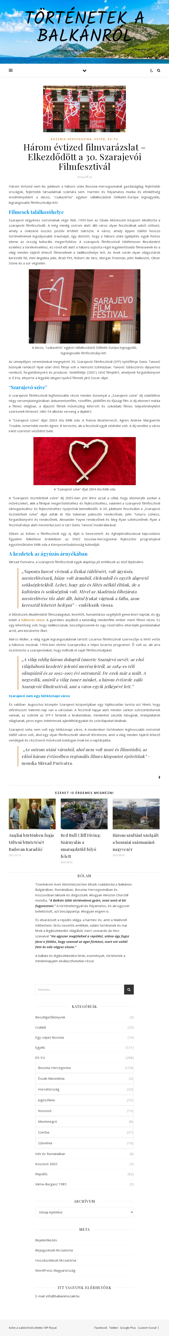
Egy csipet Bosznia (49, 1037)
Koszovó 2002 (46, 1164)
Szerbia (43, 1132)
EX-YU (113, 139)
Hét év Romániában (50, 1154)
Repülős (41, 1174)
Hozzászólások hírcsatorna (55, 1260)
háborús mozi (32, 620)
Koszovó (44, 1110)
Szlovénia (45, 1143)
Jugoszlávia (46, 1100)
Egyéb (99, 139)
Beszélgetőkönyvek (50, 1017)
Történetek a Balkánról (84, 28)
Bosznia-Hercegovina (71, 139)
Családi (40, 1027)
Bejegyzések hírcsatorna (54, 1250)
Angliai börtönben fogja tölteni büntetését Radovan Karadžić (31, 842)
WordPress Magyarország (55, 1270)
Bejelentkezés (46, 1240)
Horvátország (48, 1089)
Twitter (113, 1328)
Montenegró (47, 1121)
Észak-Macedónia (51, 1078)
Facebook (100, 1328)
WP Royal (50, 1328)
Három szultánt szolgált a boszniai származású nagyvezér (136, 842)
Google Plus (128, 1328)
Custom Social (147, 1328)
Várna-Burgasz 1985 (50, 1184)
